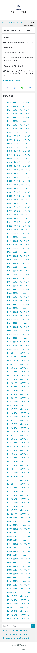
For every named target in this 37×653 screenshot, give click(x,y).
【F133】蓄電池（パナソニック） (18, 117)
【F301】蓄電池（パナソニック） (18, 252)
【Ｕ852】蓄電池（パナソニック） (18, 514)
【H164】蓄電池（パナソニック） (18, 162)
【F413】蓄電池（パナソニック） (18, 297)
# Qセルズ (17, 638)
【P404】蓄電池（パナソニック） (18, 570)
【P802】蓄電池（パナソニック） (18, 581)
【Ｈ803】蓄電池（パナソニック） (18, 450)
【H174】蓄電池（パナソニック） (18, 199)
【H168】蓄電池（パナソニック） (18, 177)
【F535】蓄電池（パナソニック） (18, 342)
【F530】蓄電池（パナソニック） (18, 334)
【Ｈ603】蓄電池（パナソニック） (18, 360)
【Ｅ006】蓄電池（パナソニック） (18, 615)
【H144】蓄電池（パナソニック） (18, 143)
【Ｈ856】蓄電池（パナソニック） (18, 476)
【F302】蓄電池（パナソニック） (18, 256)
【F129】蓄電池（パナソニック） (18, 233)
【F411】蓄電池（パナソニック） (18, 248)
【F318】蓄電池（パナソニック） (18, 289)
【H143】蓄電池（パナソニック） (18, 140)
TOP (3, 22)
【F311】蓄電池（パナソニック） (18, 263)
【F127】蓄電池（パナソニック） (18, 102)
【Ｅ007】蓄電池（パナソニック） (18, 618)
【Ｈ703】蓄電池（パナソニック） (18, 409)
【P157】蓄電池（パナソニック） (18, 547)
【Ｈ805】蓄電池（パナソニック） (18, 458)
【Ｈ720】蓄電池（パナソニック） (18, 420)
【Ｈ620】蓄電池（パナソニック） (18, 383)
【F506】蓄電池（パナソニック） (18, 312)
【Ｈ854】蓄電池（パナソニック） (18, 469)
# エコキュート (6, 631)
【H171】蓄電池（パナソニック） (18, 188)
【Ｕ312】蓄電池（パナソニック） (18, 491)
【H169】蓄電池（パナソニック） (18, 181)
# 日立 (26, 634)
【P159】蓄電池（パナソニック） (18, 555)
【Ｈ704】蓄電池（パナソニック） (18, 413)
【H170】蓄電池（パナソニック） (18, 185)
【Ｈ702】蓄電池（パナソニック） (18, 405)
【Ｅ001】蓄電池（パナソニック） (18, 596)
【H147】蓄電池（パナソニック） (18, 147)
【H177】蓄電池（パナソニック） (18, 211)
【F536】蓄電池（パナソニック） (18, 345)
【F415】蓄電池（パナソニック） (18, 304)
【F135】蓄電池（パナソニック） (18, 241)
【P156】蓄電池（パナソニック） (18, 544)
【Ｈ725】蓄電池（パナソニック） (18, 439)
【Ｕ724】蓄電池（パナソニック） (18, 510)
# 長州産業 (25, 638)
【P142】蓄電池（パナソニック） (18, 525)
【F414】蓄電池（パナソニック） (18, 300)
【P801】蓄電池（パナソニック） (18, 577)
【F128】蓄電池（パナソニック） (18, 106)
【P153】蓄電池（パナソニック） (18, 532)
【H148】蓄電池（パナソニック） (18, 151)
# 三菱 (15, 634)
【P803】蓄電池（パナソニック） (18, 585)
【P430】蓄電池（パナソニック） (18, 573)
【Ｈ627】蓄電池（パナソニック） (18, 390)
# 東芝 (20, 634)
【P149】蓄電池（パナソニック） (18, 529)
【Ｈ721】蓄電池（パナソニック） (18, 424)
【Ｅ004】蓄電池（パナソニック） (18, 607)
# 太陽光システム (7, 638)
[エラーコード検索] (18, 7)
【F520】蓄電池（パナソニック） (18, 327)
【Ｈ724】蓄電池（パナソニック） (18, 435)
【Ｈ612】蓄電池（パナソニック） (18, 375)
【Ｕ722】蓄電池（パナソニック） (18, 502)
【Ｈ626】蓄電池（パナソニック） (18, 386)
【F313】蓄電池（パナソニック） (18, 270)
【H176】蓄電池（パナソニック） (18, 207)
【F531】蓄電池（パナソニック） (18, 338)
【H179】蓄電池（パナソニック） (18, 218)
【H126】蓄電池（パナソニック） (18, 136)
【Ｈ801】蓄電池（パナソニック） (18, 443)
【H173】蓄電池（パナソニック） (18, 196)
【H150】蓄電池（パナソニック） (18, 155)
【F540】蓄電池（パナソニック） (18, 349)
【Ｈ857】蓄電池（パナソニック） (18, 480)
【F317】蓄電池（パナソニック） (18, 285)
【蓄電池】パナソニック (15, 22)
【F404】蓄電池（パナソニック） (18, 293)
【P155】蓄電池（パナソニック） (18, 540)
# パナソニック (8, 81)
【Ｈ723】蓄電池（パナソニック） (18, 431)
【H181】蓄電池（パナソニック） (18, 226)
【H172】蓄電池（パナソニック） (18, 192)
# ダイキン (23, 631)
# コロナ (15, 631)
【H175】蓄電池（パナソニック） (18, 203)
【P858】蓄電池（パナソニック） (18, 592)
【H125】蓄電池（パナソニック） (18, 132)
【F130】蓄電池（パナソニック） (18, 237)
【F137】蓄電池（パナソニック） (18, 125)
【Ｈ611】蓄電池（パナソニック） (18, 371)
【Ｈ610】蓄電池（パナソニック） (18, 368)
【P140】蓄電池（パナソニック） (18, 517)
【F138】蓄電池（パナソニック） (18, 128)
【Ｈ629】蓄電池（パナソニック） (18, 398)
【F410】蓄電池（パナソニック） (18, 244)
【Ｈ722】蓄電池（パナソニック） (18, 428)
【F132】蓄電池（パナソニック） (18, 113)
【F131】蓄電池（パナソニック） (18, 110)
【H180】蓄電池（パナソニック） (18, 222)
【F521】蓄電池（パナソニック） (18, 330)
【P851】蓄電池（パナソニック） (18, 588)
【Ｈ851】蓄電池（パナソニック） (18, 461)
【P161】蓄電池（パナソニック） (18, 562)
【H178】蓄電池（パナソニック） (18, 214)
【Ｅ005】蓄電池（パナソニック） (18, 611)
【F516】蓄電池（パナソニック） (18, 323)
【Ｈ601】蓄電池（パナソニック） (18, 353)
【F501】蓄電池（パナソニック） (18, 308)
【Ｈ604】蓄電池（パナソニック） (18, 364)
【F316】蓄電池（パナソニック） (18, 282)
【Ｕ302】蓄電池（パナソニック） (18, 487)
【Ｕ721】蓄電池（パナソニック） (18, 499)
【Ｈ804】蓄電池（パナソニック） (18, 454)
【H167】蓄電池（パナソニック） (18, 173)
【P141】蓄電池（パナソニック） (18, 521)
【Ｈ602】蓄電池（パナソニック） (18, 357)
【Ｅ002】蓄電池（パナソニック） (18, 600)
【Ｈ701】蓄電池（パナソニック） (18, 401)
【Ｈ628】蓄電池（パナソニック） (18, 394)
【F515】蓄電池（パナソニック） (18, 319)
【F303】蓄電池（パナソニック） (18, 259)
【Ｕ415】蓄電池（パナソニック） (18, 495)
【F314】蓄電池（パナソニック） (18, 274)
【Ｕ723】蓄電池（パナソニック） (18, 506)
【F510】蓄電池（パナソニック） (18, 315)
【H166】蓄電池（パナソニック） (18, 170)
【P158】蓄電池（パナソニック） (18, 551)
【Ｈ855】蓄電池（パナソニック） (18, 472)
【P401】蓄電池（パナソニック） (18, 566)
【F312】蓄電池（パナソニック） (18, 267)
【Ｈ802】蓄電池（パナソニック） (18, 446)
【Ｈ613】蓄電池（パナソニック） (18, 379)
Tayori (18, 649)
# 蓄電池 (17, 81)
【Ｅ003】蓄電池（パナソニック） (18, 603)
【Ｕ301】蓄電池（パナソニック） (18, 484)
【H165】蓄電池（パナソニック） (18, 166)
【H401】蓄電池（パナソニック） (18, 229)
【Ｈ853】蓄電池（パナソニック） (18, 465)
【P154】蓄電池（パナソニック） (18, 536)
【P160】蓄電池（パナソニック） (18, 558)
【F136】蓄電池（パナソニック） (18, 121)
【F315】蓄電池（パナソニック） (18, 278)
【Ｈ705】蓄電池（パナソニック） (18, 416)
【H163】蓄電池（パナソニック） (18, 158)
